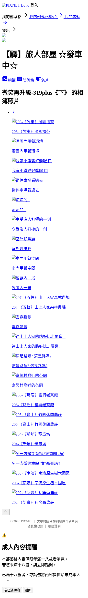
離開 (28, 590)
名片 (45, 80)
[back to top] (6, 512)
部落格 (28, 80)
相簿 (12, 80)
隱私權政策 (35, 526)
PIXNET (26, 521)
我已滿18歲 (12, 590)
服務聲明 (54, 526)
